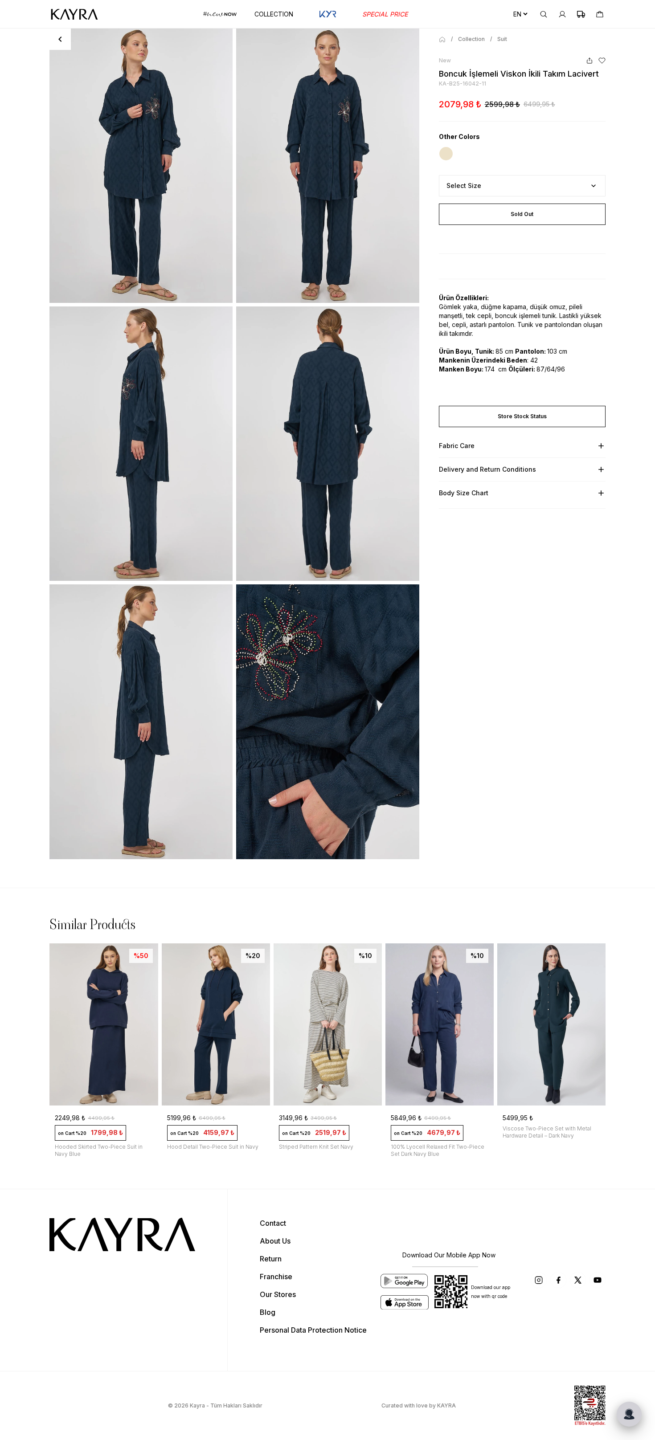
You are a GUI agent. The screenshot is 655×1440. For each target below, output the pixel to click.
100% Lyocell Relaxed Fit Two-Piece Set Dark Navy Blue (437, 1150)
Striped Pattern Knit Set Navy (316, 1146)
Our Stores (278, 1294)
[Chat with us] (629, 1414)
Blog (267, 1312)
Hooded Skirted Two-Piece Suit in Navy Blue (99, 1150)
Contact (273, 1223)
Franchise (276, 1276)
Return (271, 1258)
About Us (275, 1240)
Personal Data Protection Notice (313, 1330)
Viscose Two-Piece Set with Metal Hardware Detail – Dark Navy (547, 1132)
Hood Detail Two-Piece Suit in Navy (212, 1146)
